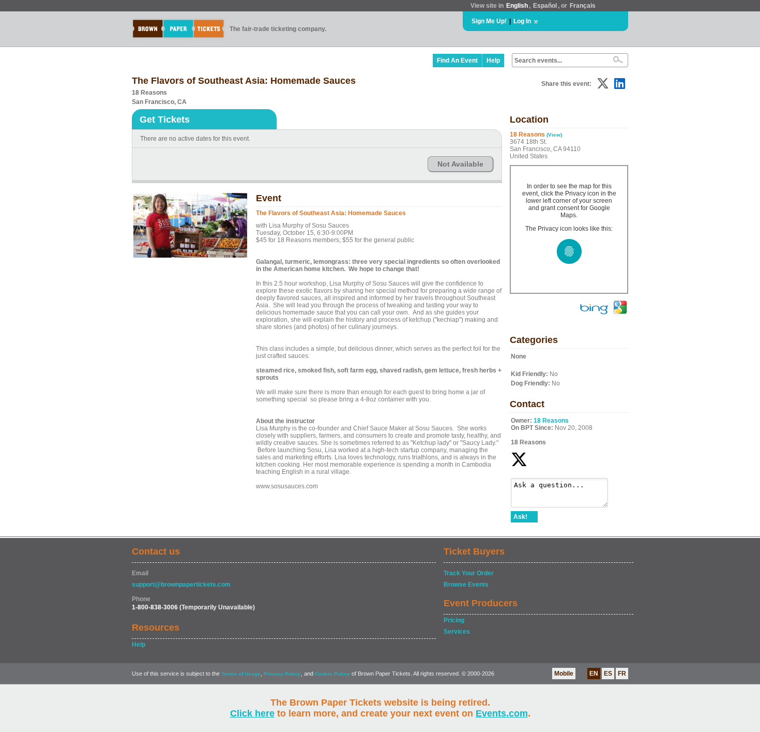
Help (493, 60)
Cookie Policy (332, 674)
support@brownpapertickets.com (181, 584)
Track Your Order (469, 573)
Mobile (563, 673)
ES (608, 673)
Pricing (454, 620)
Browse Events (466, 584)
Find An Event (457, 60)
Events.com (502, 713)
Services (457, 631)
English (517, 5)
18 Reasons (551, 420)
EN (593, 673)
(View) (554, 135)
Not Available (460, 164)
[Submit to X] (603, 84)
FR (622, 673)
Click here (252, 713)
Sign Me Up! (489, 21)
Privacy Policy (282, 674)
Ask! (520, 516)
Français (583, 5)
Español (545, 5)
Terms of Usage (241, 674)
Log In (522, 21)
